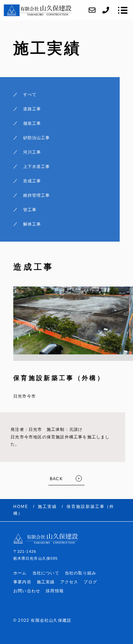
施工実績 (46, 582)
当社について (45, 573)
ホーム (20, 573)
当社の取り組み (80, 573)
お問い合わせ (26, 590)
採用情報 (55, 590)
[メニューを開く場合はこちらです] (123, 10)
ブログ (90, 582)
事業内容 (22, 582)
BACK (56, 478)
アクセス (69, 582)
